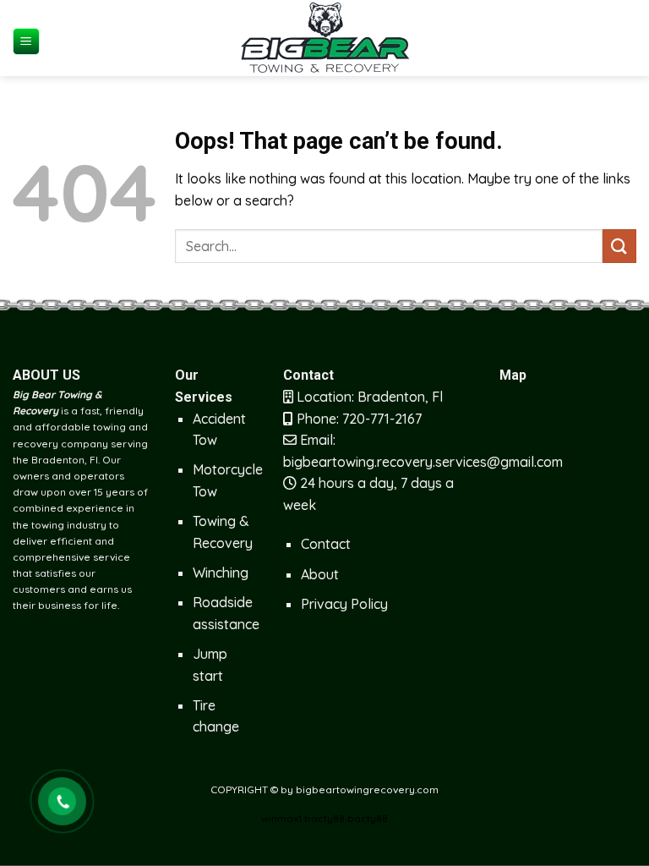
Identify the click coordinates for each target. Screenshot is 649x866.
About (320, 574)
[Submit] (619, 245)
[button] (26, 42)
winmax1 (281, 818)
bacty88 (324, 818)
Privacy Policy (344, 603)
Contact (326, 543)
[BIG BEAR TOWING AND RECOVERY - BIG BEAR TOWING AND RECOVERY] (324, 38)
